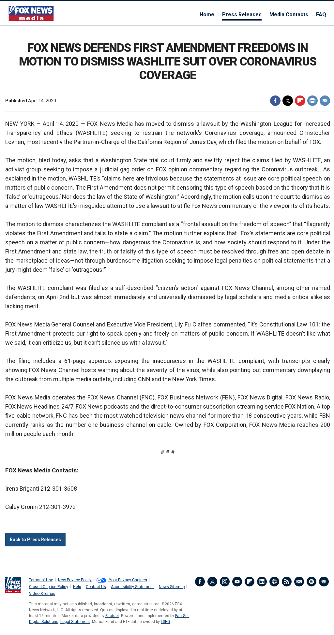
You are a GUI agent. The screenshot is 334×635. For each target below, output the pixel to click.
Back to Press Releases (35, 539)
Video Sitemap (42, 593)
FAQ (321, 14)
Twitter (287, 100)
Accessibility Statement (132, 586)
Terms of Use (41, 580)
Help (77, 586)
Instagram (225, 581)
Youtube (237, 581)
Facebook (275, 100)
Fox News (31, 13)
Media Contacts (288, 14)
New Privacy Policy (75, 580)
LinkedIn (262, 581)
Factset (112, 615)
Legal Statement (75, 621)
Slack (274, 581)
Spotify (311, 581)
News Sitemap (172, 586)
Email (325, 100)
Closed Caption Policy (48, 586)
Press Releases (242, 14)
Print (312, 100)
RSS (287, 581)
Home (207, 14)
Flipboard (300, 100)
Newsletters (299, 581)
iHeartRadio (324, 581)
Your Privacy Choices (127, 580)
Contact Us (96, 586)
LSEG (165, 621)
